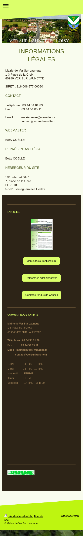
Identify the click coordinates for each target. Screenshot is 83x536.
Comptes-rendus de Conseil (41, 294)
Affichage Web (70, 516)
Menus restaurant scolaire (42, 261)
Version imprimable (20, 516)
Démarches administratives (41, 277)
